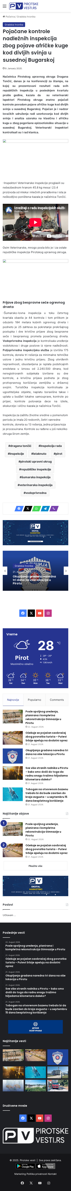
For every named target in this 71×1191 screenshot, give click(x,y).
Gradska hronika (26, 16)
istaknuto (39, 453)
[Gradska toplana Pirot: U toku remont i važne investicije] (57, 1072)
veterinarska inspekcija (35, 485)
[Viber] (53, 508)
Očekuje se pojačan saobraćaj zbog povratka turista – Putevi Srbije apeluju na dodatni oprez (46, 736)
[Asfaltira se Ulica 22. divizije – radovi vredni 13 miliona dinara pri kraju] (57, 1086)
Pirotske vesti (27, 1160)
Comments (57, 699)
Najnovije (13, 699)
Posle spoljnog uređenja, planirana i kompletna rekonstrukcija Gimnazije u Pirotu (43, 717)
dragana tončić (20, 446)
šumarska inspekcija (35, 477)
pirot (59, 453)
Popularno (34, 699)
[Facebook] (18, 508)
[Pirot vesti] (23, 6)
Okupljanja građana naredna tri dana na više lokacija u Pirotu (34, 580)
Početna (10, 16)
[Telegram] (44, 508)
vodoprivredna (35, 493)
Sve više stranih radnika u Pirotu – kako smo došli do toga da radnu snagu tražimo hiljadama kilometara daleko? (46, 773)
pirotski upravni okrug (36, 461)
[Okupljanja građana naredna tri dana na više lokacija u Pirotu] (13, 756)
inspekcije (17, 453)
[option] (35, 571)
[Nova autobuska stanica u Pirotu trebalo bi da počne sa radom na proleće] (35, 1086)
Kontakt (52, 1173)
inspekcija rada (51, 446)
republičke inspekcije (36, 469)
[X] (26, 508)
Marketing (20, 1173)
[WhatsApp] (35, 508)
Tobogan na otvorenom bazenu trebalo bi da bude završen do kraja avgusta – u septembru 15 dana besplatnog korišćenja (46, 795)
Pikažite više (35, 865)
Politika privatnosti (37, 1173)
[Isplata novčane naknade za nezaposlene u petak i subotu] (13, 1086)
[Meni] (4, 7)
